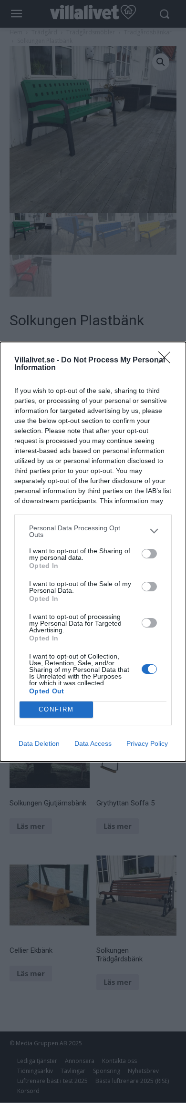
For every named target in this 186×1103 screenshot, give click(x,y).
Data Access (93, 743)
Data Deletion (39, 743)
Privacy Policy (147, 743)
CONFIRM (56, 709)
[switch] (149, 553)
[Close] (167, 360)
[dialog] (93, 552)
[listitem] (93, 531)
